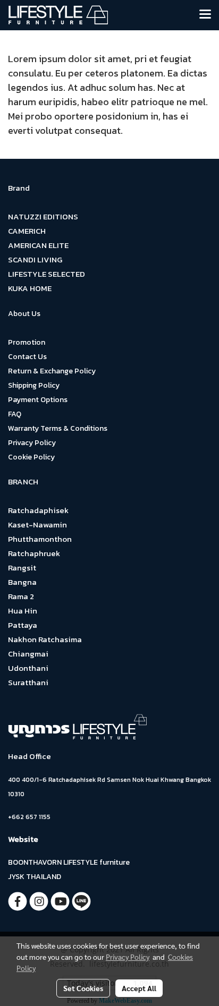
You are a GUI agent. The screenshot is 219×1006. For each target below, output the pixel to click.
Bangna (22, 582)
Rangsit (22, 567)
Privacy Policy (32, 442)
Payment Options (38, 399)
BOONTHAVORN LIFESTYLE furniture (69, 862)
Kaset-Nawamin (37, 524)
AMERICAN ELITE (38, 245)
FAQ (14, 414)
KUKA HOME (30, 288)
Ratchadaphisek (38, 510)
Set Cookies (83, 988)
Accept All (139, 988)
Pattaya (22, 625)
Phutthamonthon (40, 539)
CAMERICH (27, 231)
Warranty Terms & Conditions (57, 428)
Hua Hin (22, 610)
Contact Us (27, 356)
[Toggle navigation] (205, 15)
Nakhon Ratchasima (45, 639)
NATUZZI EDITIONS (43, 216)
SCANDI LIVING (35, 259)
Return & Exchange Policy (52, 371)
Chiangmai (28, 653)
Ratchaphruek (34, 553)
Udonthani (28, 668)
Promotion (26, 342)
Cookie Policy (31, 457)
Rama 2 (21, 596)
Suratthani (28, 682)
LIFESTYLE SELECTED (46, 274)
